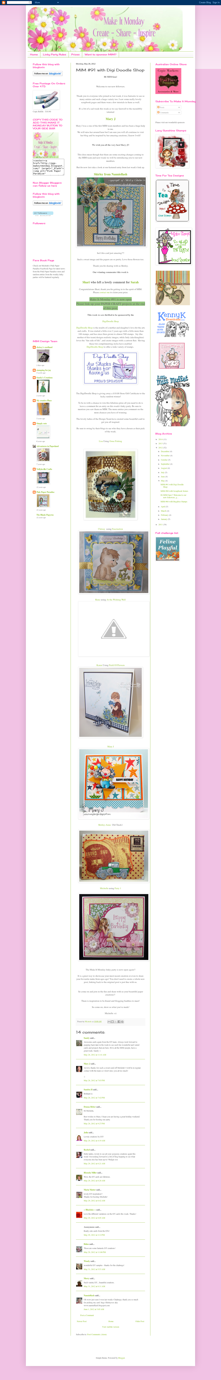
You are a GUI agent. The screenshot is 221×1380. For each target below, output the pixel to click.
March (164, 510)
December (165, 451)
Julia (86, 1132)
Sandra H (88, 1089)
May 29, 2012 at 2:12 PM (94, 1234)
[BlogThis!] (112, 1021)
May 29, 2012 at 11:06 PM (95, 1252)
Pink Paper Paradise (45, 492)
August (164, 468)
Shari (86, 282)
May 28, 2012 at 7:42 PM (94, 1097)
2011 (160, 524)
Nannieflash (89, 1295)
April (163, 506)
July (163, 472)
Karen (99, 665)
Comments (164, 112)
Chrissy (101, 528)
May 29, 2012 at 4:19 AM (94, 1140)
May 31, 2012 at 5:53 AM (94, 1269)
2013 (160, 443)
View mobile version (110, 1326)
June (163, 476)
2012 (160, 447)
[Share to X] (115, 1021)
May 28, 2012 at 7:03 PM (94, 1080)
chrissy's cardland (44, 347)
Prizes (75, 54)
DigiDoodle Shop (84, 327)
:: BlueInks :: (90, 1209)
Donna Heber (90, 1106)
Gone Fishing (115, 441)
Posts (161, 107)
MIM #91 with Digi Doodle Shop (172, 485)
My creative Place (44, 400)
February (165, 515)
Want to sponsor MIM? (100, 54)
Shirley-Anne (104, 824)
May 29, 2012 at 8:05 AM (94, 1217)
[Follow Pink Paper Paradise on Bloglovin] (48, 75)
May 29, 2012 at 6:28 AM (94, 1180)
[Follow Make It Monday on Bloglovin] (48, 204)
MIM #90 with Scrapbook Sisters (174, 491)
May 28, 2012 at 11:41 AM (95, 1054)
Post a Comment (87, 1315)
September (165, 463)
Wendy (87, 1261)
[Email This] (109, 1021)
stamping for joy (43, 370)
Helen (86, 1244)
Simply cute (41, 423)
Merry (86, 1278)
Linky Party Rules (54, 54)
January (164, 519)
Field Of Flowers (117, 665)
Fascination (117, 528)
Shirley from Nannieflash (110, 174)
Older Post (139, 1321)
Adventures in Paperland (47, 446)
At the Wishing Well (116, 599)
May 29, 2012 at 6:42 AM (94, 1200)
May (163, 480)
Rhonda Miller (90, 1172)
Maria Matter (90, 1189)
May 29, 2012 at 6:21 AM (94, 1163)
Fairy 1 (118, 888)
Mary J (111, 119)
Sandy (86, 1038)
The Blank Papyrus (45, 514)
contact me (104, 292)
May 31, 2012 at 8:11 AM (94, 1286)
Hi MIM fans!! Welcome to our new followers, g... (173, 496)
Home (34, 54)
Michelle (104, 888)
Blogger (121, 1357)
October (164, 459)
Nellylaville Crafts (44, 469)
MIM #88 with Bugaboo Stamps (174, 501)
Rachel (87, 1149)
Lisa (101, 441)
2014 (160, 439)
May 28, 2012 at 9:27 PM (94, 1123)
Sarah (135, 282)
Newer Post (82, 1321)
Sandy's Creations (44, 377)
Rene (97, 599)
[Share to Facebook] (119, 1021)
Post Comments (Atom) (97, 1334)
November (165, 455)
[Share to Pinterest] (122, 1021)
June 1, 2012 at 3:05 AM (94, 1309)
